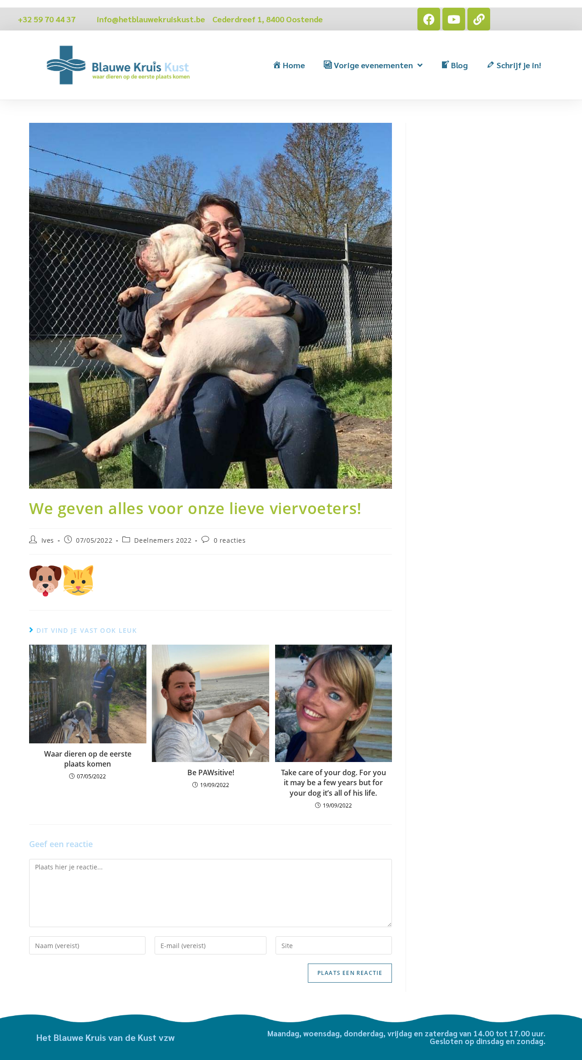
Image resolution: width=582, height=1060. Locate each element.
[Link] (478, 19)
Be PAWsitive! (210, 772)
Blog (459, 65)
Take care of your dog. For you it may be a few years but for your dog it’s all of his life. (333, 782)
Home (294, 65)
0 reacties (230, 540)
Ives (47, 540)
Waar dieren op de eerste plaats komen (87, 759)
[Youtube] (453, 19)
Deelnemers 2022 (162, 540)
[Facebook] (428, 19)
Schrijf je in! (519, 65)
